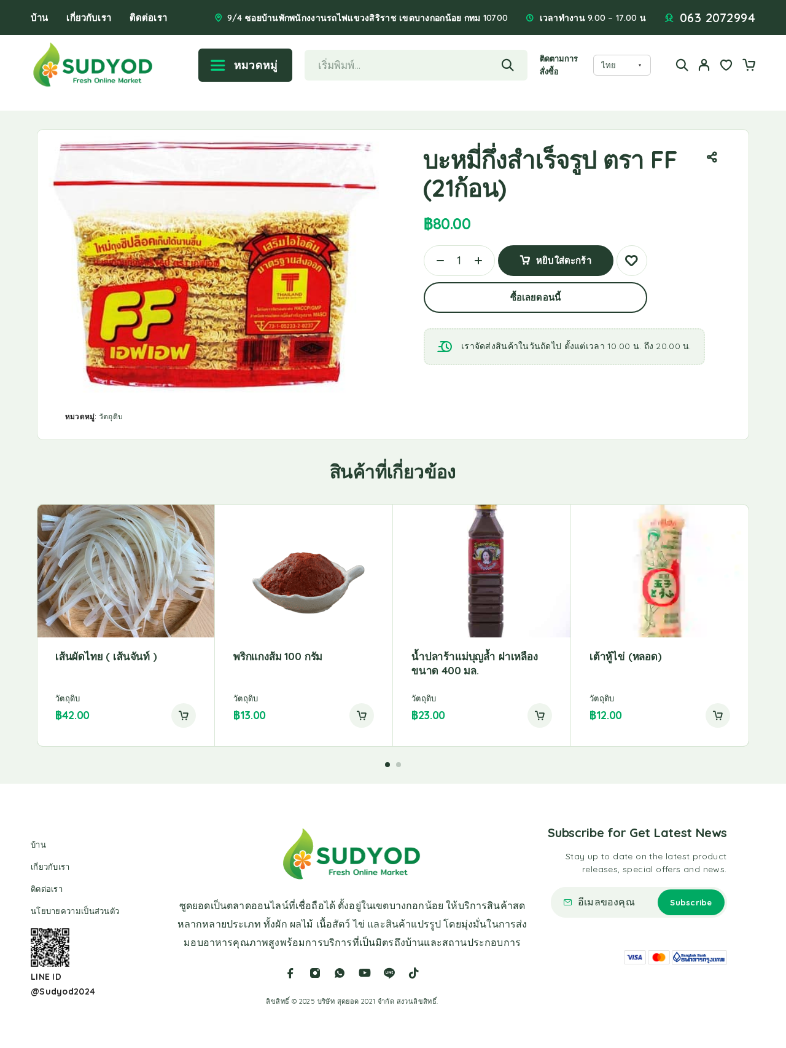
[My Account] (704, 65)
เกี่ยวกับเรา (88, 17)
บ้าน (39, 17)
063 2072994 (718, 17)
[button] (183, 715)
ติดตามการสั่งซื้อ (559, 64)
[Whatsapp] (339, 973)
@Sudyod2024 (63, 991)
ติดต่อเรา (148, 17)
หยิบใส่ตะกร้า (563, 256)
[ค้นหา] (682, 65)
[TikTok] (414, 973)
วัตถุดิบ (111, 416)
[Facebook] (290, 973)
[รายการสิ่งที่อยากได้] (726, 66)
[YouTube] (364, 973)
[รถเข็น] (748, 66)
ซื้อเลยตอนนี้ (535, 297)
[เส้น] (389, 973)
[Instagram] (315, 973)
